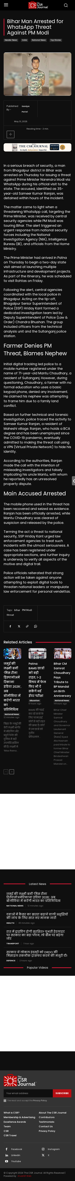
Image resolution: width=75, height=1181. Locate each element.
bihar (17, 610)
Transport (12, 943)
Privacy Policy (40, 1100)
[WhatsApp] (35, 626)
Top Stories (56, 40)
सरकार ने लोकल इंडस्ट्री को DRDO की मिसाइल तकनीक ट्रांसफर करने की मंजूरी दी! (36, 954)
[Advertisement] (37, 831)
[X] (18, 626)
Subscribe (62, 1093)
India (24, 40)
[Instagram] (43, 1149)
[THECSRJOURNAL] (38, 5)
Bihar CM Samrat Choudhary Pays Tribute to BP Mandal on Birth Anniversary (62, 680)
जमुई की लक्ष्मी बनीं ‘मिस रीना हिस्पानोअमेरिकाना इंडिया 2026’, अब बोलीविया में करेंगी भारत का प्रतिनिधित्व (12, 687)
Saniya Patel (25, 109)
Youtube (16, 1161)
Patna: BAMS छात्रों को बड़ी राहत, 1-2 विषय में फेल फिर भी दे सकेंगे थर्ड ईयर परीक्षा (37, 680)
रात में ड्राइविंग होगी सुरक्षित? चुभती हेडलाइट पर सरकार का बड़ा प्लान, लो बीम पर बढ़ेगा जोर (35, 935)
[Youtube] (6, 1161)
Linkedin (15, 1155)
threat (10, 614)
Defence (10, 960)
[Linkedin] (6, 1155)
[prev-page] (6, 771)
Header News (11, 40)
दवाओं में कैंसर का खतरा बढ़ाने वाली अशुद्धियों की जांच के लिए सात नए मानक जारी (37, 916)
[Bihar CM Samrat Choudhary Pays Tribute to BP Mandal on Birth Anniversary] (62, 653)
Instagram (54, 1149)
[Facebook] (10, 626)
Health (10, 923)
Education (35, 700)
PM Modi (27, 610)
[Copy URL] (27, 626)
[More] (10, 134)
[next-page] (11, 771)
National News (39, 40)
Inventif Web (24, 1176)
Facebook (16, 1149)
